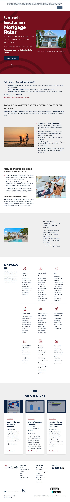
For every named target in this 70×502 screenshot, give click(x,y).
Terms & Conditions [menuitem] (54, 495)
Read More (10, 451)
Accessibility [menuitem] (62, 495)
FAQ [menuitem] (21, 479)
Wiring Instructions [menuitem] (24, 477)
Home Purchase (11, 58)
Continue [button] (59, 7)
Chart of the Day (10, 419)
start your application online (20, 97)
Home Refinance (12, 65)
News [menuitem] (21, 475)
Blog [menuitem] (21, 473)
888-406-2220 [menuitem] (39, 469)
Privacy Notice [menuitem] (37, 495)
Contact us (7, 97)
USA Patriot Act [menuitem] (45, 495)
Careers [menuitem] (22, 471)
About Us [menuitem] (22, 467)
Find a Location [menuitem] (39, 482)
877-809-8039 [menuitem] (39, 475)
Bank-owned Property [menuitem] (25, 469)
